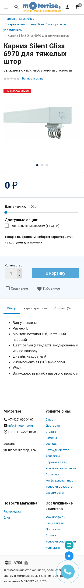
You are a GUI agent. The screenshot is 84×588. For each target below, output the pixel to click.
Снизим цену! (55, 492)
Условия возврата (59, 486)
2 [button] (42, 165)
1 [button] (37, 165)
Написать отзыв (32, 78)
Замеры (51, 438)
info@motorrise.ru (20, 425)
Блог (7, 517)
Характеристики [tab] (35, 308)
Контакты (53, 456)
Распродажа (12, 511)
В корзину (55, 273)
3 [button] (46, 165)
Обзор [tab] (11, 308)
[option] (42, 122)
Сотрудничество (58, 450)
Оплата (51, 431)
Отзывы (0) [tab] (62, 308)
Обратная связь (57, 462)
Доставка (53, 425)
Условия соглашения (61, 468)
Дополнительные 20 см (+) (35, 226)
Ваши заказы (55, 523)
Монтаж (51, 444)
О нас (49, 419)
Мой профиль (55, 517)
